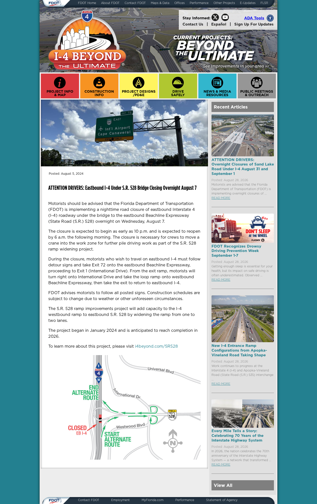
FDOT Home (87, 2)
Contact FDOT (135, 2)
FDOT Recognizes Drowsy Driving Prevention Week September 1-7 (236, 251)
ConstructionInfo (99, 93)
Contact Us (193, 24)
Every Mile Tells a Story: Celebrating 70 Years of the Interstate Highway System (237, 435)
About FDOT (110, 2)
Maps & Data (160, 2)
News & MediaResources (217, 93)
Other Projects (224, 2)
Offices (179, 2)
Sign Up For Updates (254, 24)
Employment (120, 500)
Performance (199, 2)
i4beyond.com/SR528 (156, 346)
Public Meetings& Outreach (256, 93)
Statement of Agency (222, 500)
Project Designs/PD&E (139, 93)
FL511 (264, 2)
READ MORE (220, 198)
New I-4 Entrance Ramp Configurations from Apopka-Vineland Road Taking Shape (239, 350)
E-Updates (248, 2)
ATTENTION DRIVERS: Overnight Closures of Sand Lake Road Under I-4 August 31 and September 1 (242, 166)
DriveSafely (178, 93)
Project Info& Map (60, 93)
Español (218, 24)
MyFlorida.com (152, 500)
